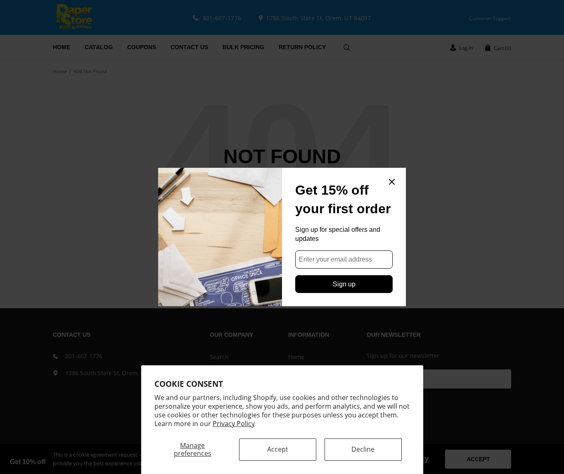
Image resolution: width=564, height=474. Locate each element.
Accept (277, 449)
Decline (362, 449)
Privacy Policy (234, 423)
